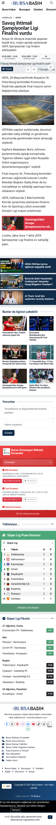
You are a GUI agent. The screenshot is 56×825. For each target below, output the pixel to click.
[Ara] (51, 3)
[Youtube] (33, 724)
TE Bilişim (35, 796)
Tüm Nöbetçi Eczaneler (29, 514)
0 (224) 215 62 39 (13, 481)
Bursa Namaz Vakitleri (16, 744)
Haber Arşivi (12, 760)
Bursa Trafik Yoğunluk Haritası (20, 747)
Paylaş (9, 69)
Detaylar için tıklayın (28, 607)
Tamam (16, 809)
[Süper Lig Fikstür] (52, 618)
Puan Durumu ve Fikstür (17, 750)
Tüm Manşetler (13, 754)
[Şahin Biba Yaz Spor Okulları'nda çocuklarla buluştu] (41, 375)
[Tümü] (52, 524)
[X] (12, 724)
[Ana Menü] (3, 2)
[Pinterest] (17, 724)
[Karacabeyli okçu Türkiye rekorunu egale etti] (14, 323)
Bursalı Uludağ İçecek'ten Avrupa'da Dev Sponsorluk (14, 362)
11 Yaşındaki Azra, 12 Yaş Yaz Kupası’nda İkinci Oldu (41, 362)
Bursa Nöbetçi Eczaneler (17, 737)
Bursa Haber (9, 9)
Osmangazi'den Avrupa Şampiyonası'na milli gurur (14, 386)
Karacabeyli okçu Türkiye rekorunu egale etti (13, 333)
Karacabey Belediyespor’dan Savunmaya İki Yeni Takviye (38, 336)
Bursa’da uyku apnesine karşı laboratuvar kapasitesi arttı (26, 818)
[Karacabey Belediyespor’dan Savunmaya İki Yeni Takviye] (41, 323)
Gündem (38, 9)
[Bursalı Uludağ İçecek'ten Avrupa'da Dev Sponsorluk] (14, 352)
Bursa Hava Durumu (15, 741)
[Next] (49, 724)
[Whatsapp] (28, 728)
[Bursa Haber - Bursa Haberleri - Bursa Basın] (27, 2)
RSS (8, 786)
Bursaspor (24, 9)
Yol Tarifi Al (31, 481)
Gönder (8, 432)
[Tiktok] (38, 724)
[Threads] (44, 724)
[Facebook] (6, 724)
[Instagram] (22, 724)
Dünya (31, 771)
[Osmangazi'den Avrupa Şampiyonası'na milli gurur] (14, 375)
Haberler (7, 17)
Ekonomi (51, 9)
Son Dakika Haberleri (16, 757)
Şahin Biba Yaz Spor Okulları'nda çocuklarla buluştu (39, 387)
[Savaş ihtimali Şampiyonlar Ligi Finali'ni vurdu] (28, 64)
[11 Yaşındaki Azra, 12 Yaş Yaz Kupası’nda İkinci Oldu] (41, 352)
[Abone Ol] (46, 69)
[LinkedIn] (28, 724)
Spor (18, 17)
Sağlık (8, 771)
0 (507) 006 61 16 (13, 499)
